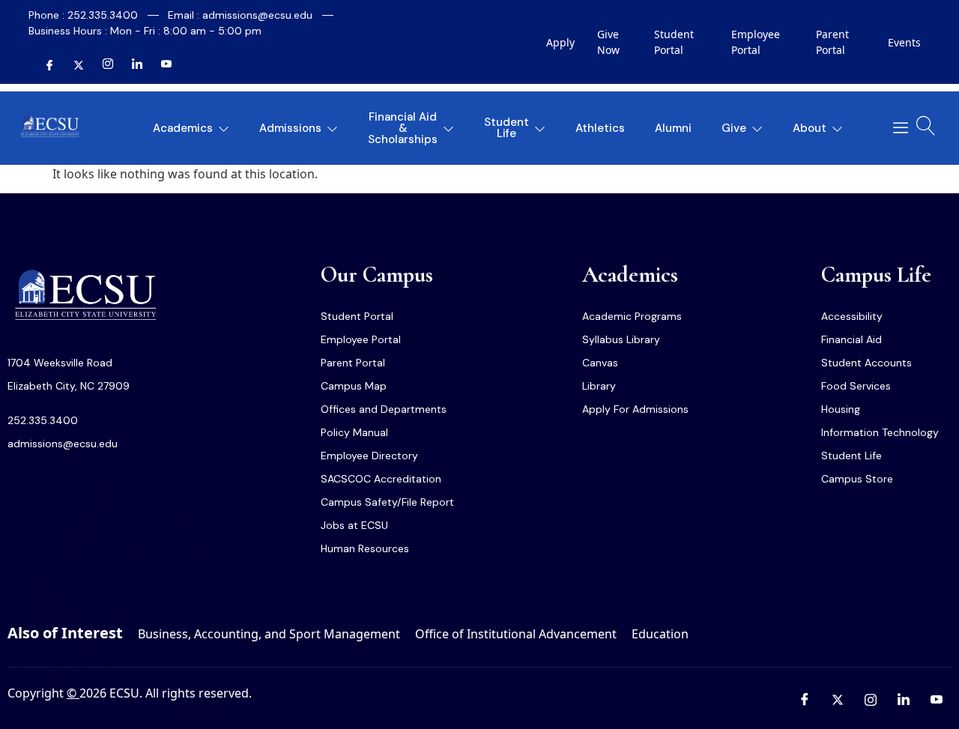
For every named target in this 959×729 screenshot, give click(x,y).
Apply (560, 42)
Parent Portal (832, 42)
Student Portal (674, 42)
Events (904, 42)
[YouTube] (160, 65)
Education (660, 634)
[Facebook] (43, 65)
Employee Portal (755, 42)
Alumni (673, 128)
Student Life (506, 128)
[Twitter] (72, 65)
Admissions (290, 128)
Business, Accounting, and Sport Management (269, 634)
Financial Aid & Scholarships (403, 128)
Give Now (608, 42)
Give (733, 128)
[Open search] (926, 126)
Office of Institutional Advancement (516, 634)
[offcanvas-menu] (895, 128)
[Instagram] (102, 65)
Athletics (600, 128)
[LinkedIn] (131, 65)
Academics (183, 128)
